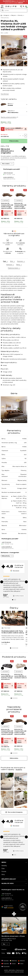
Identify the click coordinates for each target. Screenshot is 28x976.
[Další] (24, 47)
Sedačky (4, 865)
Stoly (3, 874)
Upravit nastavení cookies (17, 972)
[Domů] (10, 6)
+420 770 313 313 (8, 172)
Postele (4, 871)
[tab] (12, 599)
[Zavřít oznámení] (27, 1)
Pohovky (20, 15)
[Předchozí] (3, 47)
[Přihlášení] (23, 6)
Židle (3, 868)
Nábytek (13, 15)
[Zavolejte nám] (21, 6)
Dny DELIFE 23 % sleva (9, 1)
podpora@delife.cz (8, 177)
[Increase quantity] (25, 135)
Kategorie (6, 15)
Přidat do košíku (14, 141)
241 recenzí (16, 570)
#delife (19, 769)
